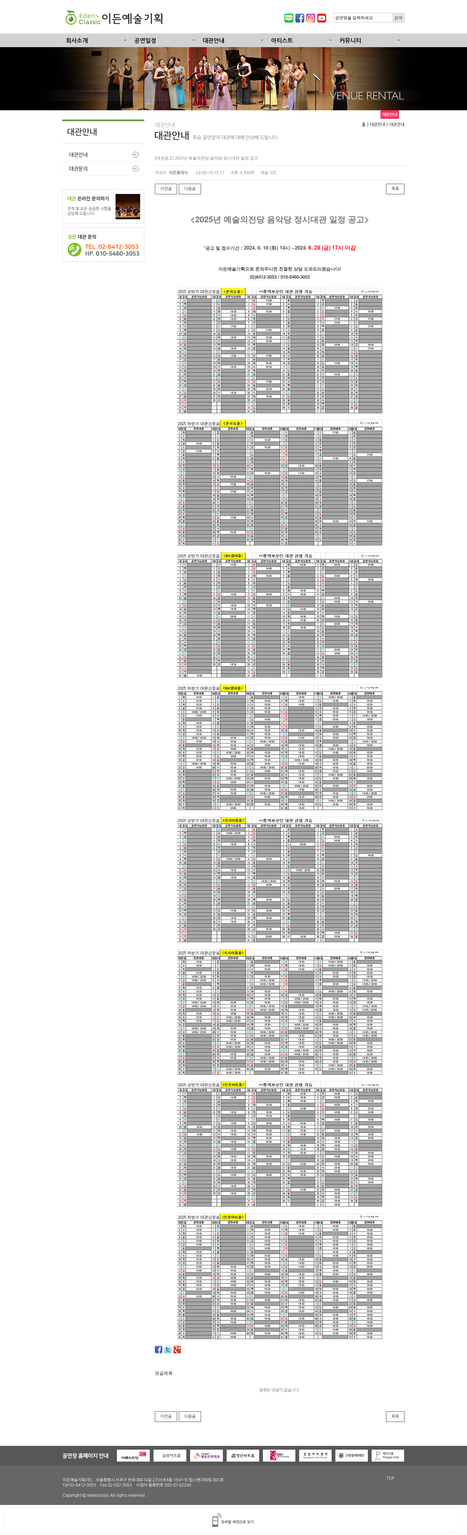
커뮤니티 (350, 41)
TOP (390, 1478)
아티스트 (282, 41)
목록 (395, 189)
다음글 (190, 189)
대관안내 (214, 41)
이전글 (166, 189)
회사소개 (77, 41)
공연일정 (145, 41)
